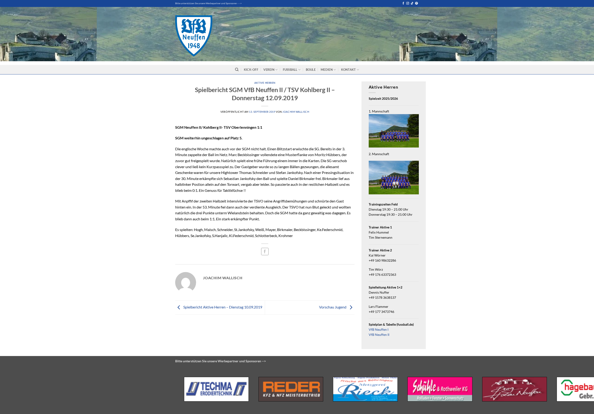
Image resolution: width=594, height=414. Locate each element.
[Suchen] (237, 69)
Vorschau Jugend (333, 307)
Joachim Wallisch (295, 111)
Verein (268, 69)
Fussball (290, 69)
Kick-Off (251, 69)
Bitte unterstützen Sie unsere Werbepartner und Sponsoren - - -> (208, 3)
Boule (311, 69)
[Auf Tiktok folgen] (412, 3)
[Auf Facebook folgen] (403, 3)
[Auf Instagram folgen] (407, 3)
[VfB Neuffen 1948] (193, 36)
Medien (327, 69)
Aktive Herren (264, 82)
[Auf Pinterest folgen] (416, 3)
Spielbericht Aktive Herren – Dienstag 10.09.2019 (222, 307)
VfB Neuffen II (379, 335)
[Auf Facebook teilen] (265, 251)
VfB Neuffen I (378, 329)
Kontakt (348, 69)
